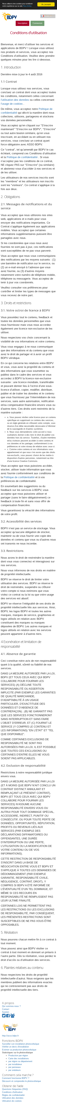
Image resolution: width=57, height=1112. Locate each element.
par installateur (15, 1064)
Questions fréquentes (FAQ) (15, 1089)
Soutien (5, 1012)
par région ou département (20, 1061)
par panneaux (14, 1067)
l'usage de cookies (12, 103)
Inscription (22, 23)
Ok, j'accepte (46, 4)
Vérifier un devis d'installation (15, 1047)
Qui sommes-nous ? (11, 1006)
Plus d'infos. (27, 6)
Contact (5, 1009)
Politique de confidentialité (22, 157)
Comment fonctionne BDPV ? (15, 1078)
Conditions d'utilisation (12, 1092)
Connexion (37, 23)
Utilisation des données (12, 1098)
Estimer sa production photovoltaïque (19, 1050)
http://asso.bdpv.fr (10, 1036)
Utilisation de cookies (12, 1101)
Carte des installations (18, 1058)
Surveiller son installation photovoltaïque (20, 1044)
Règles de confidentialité (13, 1095)
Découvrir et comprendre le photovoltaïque (21, 1081)
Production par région (18, 1055)
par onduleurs (14, 1070)
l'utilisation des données (15, 99)
